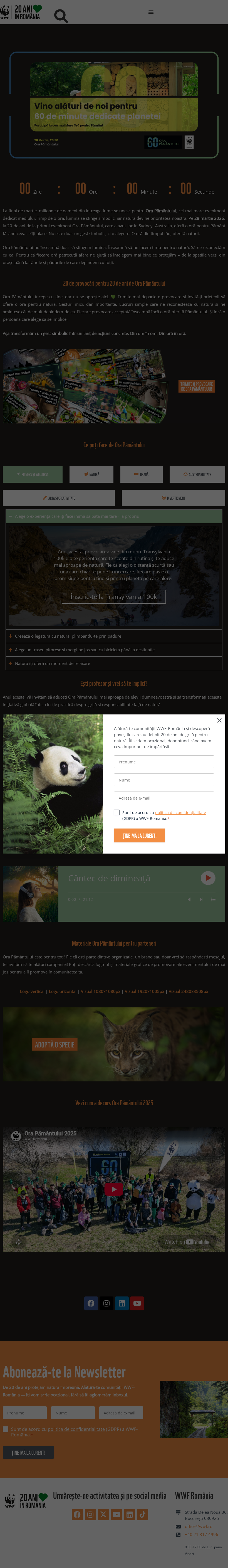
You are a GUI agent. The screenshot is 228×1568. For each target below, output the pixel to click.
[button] (219, 720)
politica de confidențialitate (180, 812)
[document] (114, 784)
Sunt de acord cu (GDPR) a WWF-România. (164, 815)
